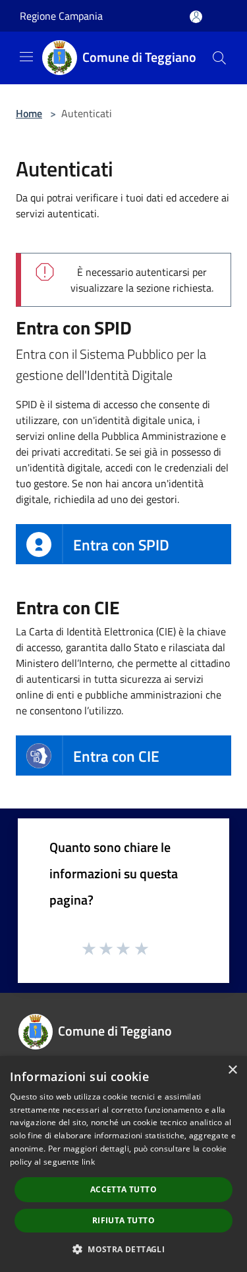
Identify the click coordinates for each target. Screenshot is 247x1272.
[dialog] (123, 1164)
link (88, 1161)
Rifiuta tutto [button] (123, 1220)
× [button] (232, 1070)
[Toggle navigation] (26, 57)
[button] (123, 1249)
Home (29, 113)
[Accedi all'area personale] (196, 16)
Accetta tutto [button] (123, 1189)
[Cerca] (219, 58)
